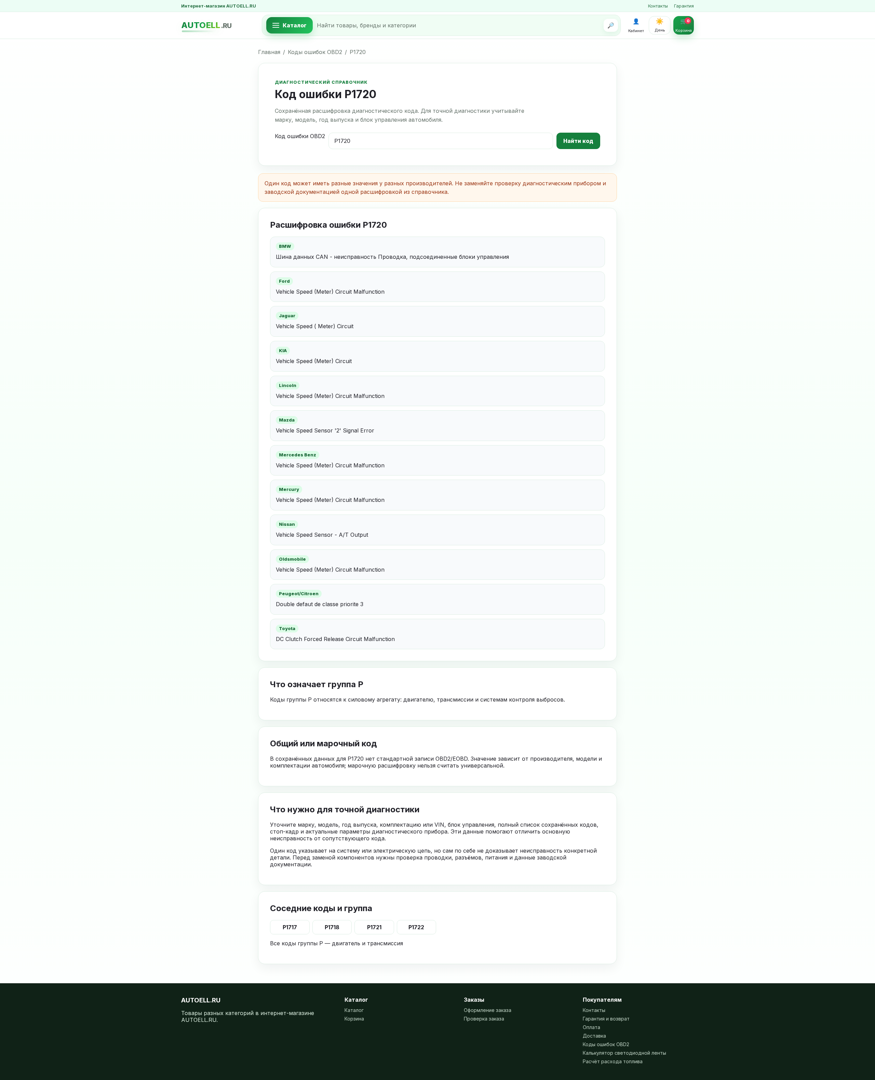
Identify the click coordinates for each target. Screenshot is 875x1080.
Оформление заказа (487, 1010)
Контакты (658, 6)
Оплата (591, 1027)
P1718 (332, 927)
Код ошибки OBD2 (300, 136)
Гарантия (684, 6)
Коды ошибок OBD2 (315, 52)
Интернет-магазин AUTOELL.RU (218, 6)
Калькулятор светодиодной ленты (624, 1053)
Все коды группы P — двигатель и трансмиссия (336, 943)
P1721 (374, 927)
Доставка (594, 1036)
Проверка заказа (484, 1019)
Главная (269, 52)
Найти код (578, 140)
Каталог (354, 1010)
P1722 (416, 927)
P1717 (290, 927)
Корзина (354, 1019)
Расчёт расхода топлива (613, 1061)
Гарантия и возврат (606, 1019)
